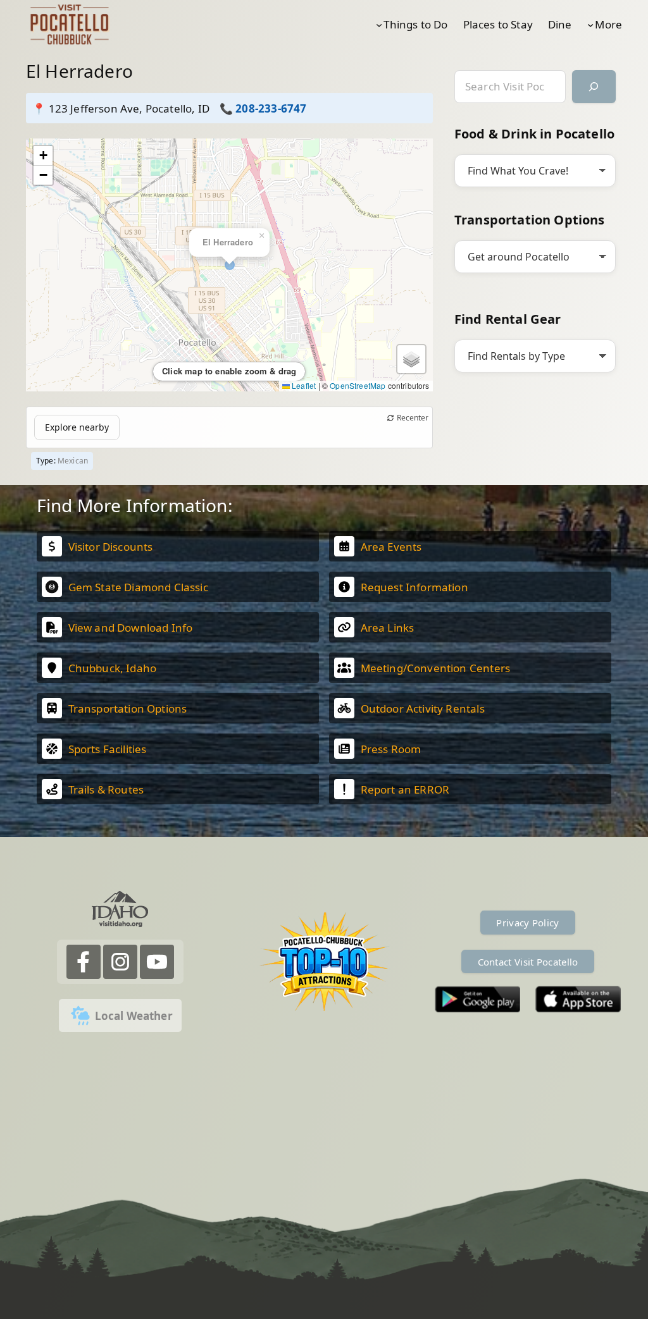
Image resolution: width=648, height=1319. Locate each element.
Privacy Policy (527, 922)
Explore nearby (77, 427)
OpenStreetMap (357, 385)
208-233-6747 (270, 108)
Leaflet (303, 385)
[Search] (594, 86)
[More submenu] (590, 24)
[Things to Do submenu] (379, 24)
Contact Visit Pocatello (528, 961)
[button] (43, 156)
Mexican (73, 460)
